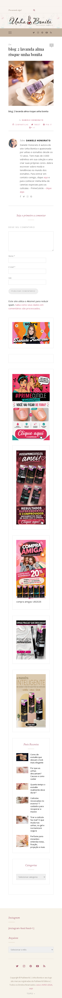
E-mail (11, 267)
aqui (46, 177)
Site (9, 278)
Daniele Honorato (32, 120)
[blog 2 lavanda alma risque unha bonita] (31, 104)
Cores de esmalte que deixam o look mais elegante (36, 758)
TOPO (30, 993)
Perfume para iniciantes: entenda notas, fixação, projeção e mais (37, 841)
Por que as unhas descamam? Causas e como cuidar (37, 773)
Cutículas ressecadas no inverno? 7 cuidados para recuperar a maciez (37, 805)
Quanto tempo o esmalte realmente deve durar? (37, 788)
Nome (11, 256)
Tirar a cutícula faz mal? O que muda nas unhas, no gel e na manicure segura (37, 824)
